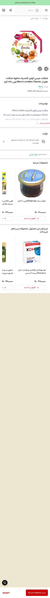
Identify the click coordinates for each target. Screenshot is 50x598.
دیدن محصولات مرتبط (37, 592)
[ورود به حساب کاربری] (11, 10)
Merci (41, 86)
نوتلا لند (45, 18)
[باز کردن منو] (46, 10)
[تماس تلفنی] (4, 582)
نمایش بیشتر (45, 123)
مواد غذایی (34, 18)
